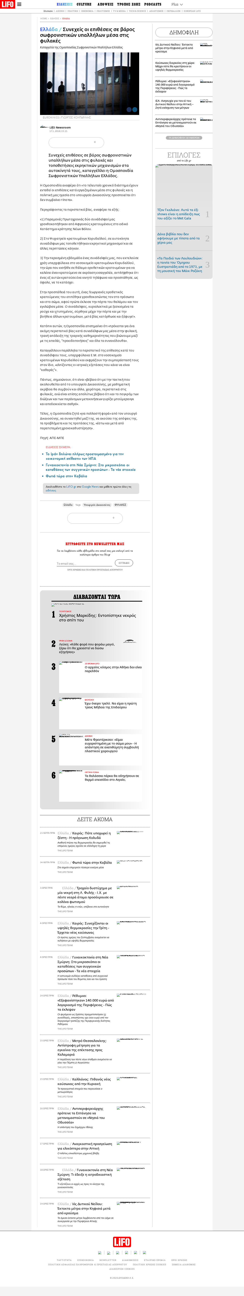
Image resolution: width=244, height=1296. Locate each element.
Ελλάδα (48, 11)
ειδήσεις (51, 490)
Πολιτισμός (103, 11)
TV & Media (119, 11)
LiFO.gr (71, 486)
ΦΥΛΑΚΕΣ (120, 504)
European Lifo (192, 11)
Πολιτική (72, 11)
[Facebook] (129, 109)
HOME (43, 18)
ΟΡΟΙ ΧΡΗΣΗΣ (74, 569)
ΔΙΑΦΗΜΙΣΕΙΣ (130, 1260)
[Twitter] (134, 109)
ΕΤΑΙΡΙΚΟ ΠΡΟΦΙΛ (155, 1260)
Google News (90, 486)
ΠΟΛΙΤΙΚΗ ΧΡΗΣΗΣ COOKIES (149, 1264)
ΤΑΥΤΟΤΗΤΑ (64, 1260)
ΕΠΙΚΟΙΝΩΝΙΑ (85, 1260)
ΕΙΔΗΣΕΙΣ (54, 18)
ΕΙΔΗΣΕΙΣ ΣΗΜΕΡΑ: (58, 447)
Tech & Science (137, 11)
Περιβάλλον (174, 11)
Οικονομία (87, 11)
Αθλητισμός (156, 11)
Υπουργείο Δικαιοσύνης (97, 504)
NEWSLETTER (108, 1260)
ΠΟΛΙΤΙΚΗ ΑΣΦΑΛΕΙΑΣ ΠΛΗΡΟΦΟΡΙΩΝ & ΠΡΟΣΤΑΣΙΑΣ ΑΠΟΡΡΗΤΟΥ (87, 1264)
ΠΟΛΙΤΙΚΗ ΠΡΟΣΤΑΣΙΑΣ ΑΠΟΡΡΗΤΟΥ (104, 569)
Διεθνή (60, 11)
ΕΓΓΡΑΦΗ (124, 562)
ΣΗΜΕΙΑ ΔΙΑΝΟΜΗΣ (184, 1264)
